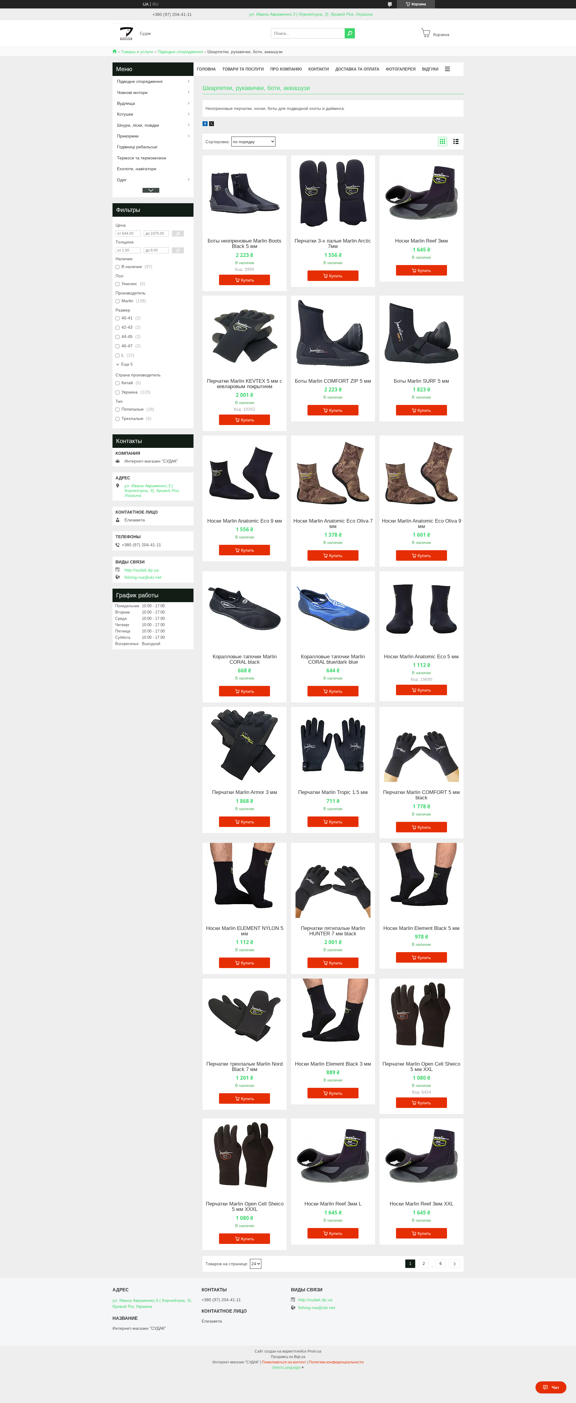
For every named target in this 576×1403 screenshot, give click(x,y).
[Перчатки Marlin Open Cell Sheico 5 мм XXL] (422, 1016)
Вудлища (126, 103)
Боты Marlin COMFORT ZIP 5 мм (333, 381)
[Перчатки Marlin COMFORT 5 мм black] (422, 744)
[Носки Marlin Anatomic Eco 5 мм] (422, 608)
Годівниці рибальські (137, 146)
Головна (206, 69)
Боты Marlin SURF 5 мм (421, 381)
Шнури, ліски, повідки (138, 125)
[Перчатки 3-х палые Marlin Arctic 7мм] (333, 193)
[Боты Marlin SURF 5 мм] (422, 333)
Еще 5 (127, 364)
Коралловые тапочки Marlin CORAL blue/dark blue (333, 659)
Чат (555, 1387)
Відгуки (430, 69)
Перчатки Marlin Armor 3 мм (244, 792)
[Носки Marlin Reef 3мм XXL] (422, 1155)
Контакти (318, 69)
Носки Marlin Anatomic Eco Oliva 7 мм (333, 523)
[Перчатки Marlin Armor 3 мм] (244, 744)
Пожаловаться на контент (284, 1362)
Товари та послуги (243, 69)
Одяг (122, 179)
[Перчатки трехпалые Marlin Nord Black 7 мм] (244, 1016)
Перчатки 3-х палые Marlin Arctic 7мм (333, 243)
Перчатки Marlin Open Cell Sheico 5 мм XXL (421, 1066)
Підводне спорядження (180, 51)
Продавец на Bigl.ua (288, 1357)
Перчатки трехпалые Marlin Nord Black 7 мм (244, 1066)
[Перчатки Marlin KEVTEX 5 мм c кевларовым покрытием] (244, 333)
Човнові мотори (132, 92)
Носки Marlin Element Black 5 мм (421, 928)
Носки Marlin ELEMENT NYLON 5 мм (244, 931)
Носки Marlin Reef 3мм (421, 241)
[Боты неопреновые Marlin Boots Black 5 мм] (244, 193)
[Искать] (350, 33)
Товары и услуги (137, 51)
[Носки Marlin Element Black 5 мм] (422, 880)
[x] (211, 124)
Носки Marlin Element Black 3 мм (333, 1064)
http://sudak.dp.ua (141, 570)
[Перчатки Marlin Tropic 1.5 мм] (333, 744)
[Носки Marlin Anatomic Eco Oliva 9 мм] (422, 473)
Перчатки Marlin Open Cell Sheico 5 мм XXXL (245, 1206)
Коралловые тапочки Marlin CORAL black (245, 659)
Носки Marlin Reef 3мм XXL (421, 1204)
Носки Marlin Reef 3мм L (333, 1204)
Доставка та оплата (357, 69)
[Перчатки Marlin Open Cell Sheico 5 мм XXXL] (244, 1155)
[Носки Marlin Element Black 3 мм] (333, 1016)
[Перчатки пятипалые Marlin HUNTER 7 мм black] (333, 880)
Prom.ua (314, 1351)
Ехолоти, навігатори (136, 168)
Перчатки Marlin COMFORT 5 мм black (421, 795)
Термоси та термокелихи (141, 157)
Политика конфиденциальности (336, 1362)
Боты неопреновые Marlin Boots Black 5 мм (244, 243)
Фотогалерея (401, 69)
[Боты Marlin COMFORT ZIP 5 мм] (333, 333)
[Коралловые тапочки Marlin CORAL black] (244, 608)
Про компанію (286, 69)
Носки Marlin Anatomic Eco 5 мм (421, 656)
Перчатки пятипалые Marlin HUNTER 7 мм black (333, 931)
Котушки (125, 114)
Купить (247, 280)
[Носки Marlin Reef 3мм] (422, 193)
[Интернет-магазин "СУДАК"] (124, 33)
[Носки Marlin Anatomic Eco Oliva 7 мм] (333, 473)
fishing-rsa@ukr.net (142, 577)
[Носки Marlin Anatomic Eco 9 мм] (244, 473)
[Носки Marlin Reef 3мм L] (333, 1155)
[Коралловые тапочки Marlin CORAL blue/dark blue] (333, 608)
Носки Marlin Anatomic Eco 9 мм (244, 521)
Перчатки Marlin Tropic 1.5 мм (333, 792)
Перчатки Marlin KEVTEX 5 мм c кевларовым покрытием (244, 384)
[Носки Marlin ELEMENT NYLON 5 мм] (244, 880)
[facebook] (205, 124)
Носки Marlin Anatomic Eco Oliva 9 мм (421, 523)
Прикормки (128, 136)
